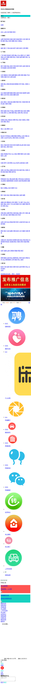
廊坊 (5, 121)
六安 (23, 39)
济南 (2, 213)
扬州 (2, 146)
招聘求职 (3, 605)
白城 (20, 163)
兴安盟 (16, 181)
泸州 (12, 202)
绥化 (17, 137)
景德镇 (6, 154)
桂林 (5, 66)
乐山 (25, 202)
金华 (20, 266)
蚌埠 (8, 39)
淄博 (8, 213)
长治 (8, 222)
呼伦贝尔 (21, 179)
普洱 (20, 258)
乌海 (19, 181)
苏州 (14, 145)
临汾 (26, 222)
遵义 (5, 84)
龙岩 (11, 48)
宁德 (8, 48)
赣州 (22, 154)
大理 (12, 259)
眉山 (5, 204)
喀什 (15, 241)
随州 (7, 103)
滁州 (3, 41)
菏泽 (19, 215)
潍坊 (20, 213)
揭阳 (8, 57)
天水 (8, 77)
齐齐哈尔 (8, 136)
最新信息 (3, 603)
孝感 (23, 102)
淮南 (11, 39)
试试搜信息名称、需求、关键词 (10, 274)
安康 (26, 231)
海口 (2, 129)
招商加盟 (3, 616)
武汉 (2, 102)
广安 (11, 204)
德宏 (15, 259)
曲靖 (5, 258)
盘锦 (3, 172)
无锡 (5, 145)
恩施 (10, 103)
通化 (11, 163)
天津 (8, 32)
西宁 (2, 195)
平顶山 (12, 111)
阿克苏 (7, 241)
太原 (2, 222)
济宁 (23, 213)
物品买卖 (3, 619)
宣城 (17, 39)
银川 (2, 188)
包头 (8, 179)
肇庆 (28, 55)
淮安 (25, 145)
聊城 (13, 215)
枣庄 (11, 213)
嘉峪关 (6, 75)
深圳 (5, 55)
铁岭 (7, 172)
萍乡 (9, 154)
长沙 (2, 93)
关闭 (2, 270)
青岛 (5, 213)
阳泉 (3, 224)
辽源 (8, 163)
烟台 (17, 213)
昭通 (14, 258)
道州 (17, 94)
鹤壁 (19, 111)
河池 (14, 66)
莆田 (26, 48)
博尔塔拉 (26, 240)
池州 (14, 39)
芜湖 (5, 39)
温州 (8, 266)
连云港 (21, 145)
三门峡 (9, 112)
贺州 (17, 66)
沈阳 (2, 170)
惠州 (22, 55)
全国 (2, 25)
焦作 (25, 111)
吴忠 (9, 188)
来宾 (11, 66)
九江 (12, 154)
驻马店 (26, 112)
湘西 (14, 94)
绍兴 (17, 266)
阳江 (14, 57)
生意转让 (3, 614)
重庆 (11, 32)
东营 (14, 213)
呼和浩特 (3, 179)
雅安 (17, 204)
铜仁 (23, 84)
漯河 (5, 112)
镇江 (5, 146)
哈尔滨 (3, 136)
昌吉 (21, 240)
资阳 (26, 204)
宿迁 (11, 146)
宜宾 (8, 204)
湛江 (26, 57)
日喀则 (12, 250)
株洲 (5, 93)
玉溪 (8, 258)
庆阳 (22, 75)
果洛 (17, 195)
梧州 (11, 68)
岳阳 (17, 93)
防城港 (4, 68)
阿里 (19, 250)
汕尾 (20, 57)
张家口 (24, 120)
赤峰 (28, 181)
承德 (28, 120)
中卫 (15, 188)
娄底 (11, 94)
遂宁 (22, 202)
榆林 (23, 231)
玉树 (20, 195)
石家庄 (3, 120)
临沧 (23, 258)
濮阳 (28, 111)
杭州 (2, 266)
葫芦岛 (14, 172)
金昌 (14, 77)
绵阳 (15, 202)
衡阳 (11, 93)
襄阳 (14, 102)
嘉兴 (11, 266)
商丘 (15, 112)
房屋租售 (3, 607)
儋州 (8, 129)
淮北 (16, 41)
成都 (2, 202)
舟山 (26, 266)
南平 (14, 48)
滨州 (16, 215)
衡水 (8, 121)
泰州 (8, 146)
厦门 (5, 48)
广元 (19, 202)
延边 (23, 163)
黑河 (14, 137)
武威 (5, 77)
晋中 (17, 222)
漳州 (17, 48)
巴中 (20, 204)
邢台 (17, 120)
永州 (5, 94)
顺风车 (3, 621)
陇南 (15, 75)
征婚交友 (3, 618)
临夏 (12, 75)
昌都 (5, 250)
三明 (23, 48)
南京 (2, 145)
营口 (23, 170)
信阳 (19, 112)
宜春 (28, 154)
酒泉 (25, 75)
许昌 (2, 112)
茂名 (7, 59)
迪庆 (22, 259)
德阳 (23, 204)
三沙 (11, 129)
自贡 (5, 202)
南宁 (2, 66)
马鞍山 (20, 41)
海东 (5, 195)
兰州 (2, 75)
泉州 (20, 48)
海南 (14, 195)
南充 (2, 204)
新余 (15, 154)
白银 (11, 77)
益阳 (28, 93)
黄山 (7, 41)
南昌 (2, 154)
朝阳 (10, 172)
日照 (3, 215)
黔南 (8, 84)
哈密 (18, 240)
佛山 (15, 55)
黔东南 (12, 84)
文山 (3, 259)
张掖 (2, 77)
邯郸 (14, 120)
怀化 (8, 94)
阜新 (26, 170)
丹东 (17, 170)
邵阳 (14, 93)
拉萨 (2, 250)
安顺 (26, 84)
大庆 (23, 136)
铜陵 (13, 41)
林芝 (22, 250)
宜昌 (11, 102)
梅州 (23, 57)
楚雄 (26, 258)
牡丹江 (10, 137)
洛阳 (5, 111)
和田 (18, 241)
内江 (28, 202)
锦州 (20, 170)
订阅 (2, 660)
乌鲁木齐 (3, 240)
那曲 (15, 250)
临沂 (7, 215)
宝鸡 (8, 231)
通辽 (17, 179)
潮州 (11, 57)
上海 (5, 32)
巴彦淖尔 (27, 179)
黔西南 (16, 84)
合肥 (2, 39)
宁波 (5, 266)
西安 (2, 231)
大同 (5, 222)
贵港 (26, 66)
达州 (14, 204)
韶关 (3, 59)
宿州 (26, 39)
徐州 (8, 145)
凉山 (7, 206)
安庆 (10, 41)
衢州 (23, 266)
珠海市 (9, 55)
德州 (10, 215)
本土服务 (3, 609)
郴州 (2, 94)
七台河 (6, 137)
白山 (14, 163)
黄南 (11, 195)
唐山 (6, 120)
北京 (2, 32)
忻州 (23, 222)
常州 (11, 145)
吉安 (25, 154)
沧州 (2, 121)
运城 (20, 222)
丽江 (17, 258)
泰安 (26, 213)
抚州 (2, 155)
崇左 (8, 66)
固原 (12, 188)
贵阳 (2, 84)
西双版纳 (8, 259)
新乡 (22, 111)
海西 (23, 195)
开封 (8, 111)
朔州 (14, 222)
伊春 (26, 136)
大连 (5, 170)
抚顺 (11, 170)
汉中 (20, 231)
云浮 (5, 57)
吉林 (26, 163)
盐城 (28, 145)
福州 (2, 48)
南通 (17, 145)
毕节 (20, 84)
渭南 (14, 231)
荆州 (26, 102)
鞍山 (8, 170)
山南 (8, 250)
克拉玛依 (9, 240)
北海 (8, 68)
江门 (25, 55)
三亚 (5, 129)
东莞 (12, 55)
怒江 (19, 259)
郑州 (2, 111)
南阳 (12, 112)
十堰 (8, 102)
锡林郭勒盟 (10, 181)
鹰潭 (19, 154)
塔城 (24, 241)
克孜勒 (12, 241)
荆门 (20, 102)
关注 (2, 16)
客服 (5, 660)
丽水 (3, 268)
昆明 (2, 258)
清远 (2, 57)
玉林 (23, 66)
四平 (5, 163)
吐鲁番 (14, 240)
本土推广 (3, 612)
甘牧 (3, 206)
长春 (2, 163)
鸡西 (12, 136)
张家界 (24, 93)
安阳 (15, 111)
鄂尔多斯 (12, 179)
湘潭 (8, 93)
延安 (17, 231)
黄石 (5, 102)
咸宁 (3, 103)
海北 (8, 195)
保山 (11, 258)
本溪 (14, 170)
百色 (20, 66)
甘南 (9, 75)
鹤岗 (15, 136)
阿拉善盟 (24, 181)
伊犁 (21, 241)
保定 (20, 120)
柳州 (14, 68)
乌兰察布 (3, 181)
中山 (19, 55)
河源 (17, 57)
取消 (2, 682)
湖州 (14, 266)
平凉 (28, 75)
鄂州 (17, 102)
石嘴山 (6, 188)
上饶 (5, 155)
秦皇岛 (10, 120)
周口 (22, 112)
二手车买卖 (4, 610)
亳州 (20, 39)
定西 (19, 75)
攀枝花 (9, 202)
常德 (20, 93)
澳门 (14, 32)
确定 (5, 682)
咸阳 (11, 231)
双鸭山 (19, 136)
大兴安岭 (21, 137)
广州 (2, 55)
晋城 (11, 222)
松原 (17, 163)
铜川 (5, 231)
